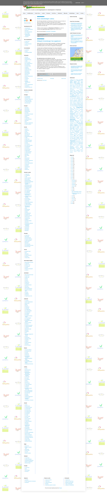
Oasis (78, 122)
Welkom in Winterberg (28, 461)
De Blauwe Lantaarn (28, 140)
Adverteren (27, 482)
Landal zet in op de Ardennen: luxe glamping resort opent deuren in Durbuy (77, 36)
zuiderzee (75, 151)
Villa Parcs (27, 471)
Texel (71, 138)
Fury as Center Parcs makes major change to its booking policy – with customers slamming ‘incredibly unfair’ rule (76, 29)
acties (82, 79)
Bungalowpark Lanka (28, 136)
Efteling (73, 95)
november (73, 181)
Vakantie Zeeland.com (29, 436)
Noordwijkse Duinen (79, 121)
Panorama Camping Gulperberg (28, 388)
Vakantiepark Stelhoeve (29, 437)
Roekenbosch (77, 131)
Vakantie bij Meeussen (29, 396)
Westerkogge (78, 148)
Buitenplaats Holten (28, 186)
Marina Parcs (27, 241)
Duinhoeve (27, 353)
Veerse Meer (27, 438)
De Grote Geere (27, 409)
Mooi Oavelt (27, 155)
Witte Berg (26, 230)
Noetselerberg (27, 209)
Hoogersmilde (27, 150)
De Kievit (26, 352)
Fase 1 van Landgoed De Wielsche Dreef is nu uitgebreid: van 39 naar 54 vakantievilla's (77, 42)
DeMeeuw (77, 92)
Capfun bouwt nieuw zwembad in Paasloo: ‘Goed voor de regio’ (76, 74)
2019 (72, 167)
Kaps (79, 110)
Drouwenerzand (27, 149)
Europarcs (26, 256)
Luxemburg (27, 49)
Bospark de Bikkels (28, 349)
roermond (81, 131)
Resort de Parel (27, 246)
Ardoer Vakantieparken (29, 29)
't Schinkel (26, 300)
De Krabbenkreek (28, 411)
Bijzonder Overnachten (69, 482)
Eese (70, 95)
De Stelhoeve (27, 413)
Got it (82, 2)
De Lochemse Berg (28, 310)
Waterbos (81, 145)
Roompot (48, 13)
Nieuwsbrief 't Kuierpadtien (51, 31)
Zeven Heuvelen (28, 345)
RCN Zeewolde (27, 244)
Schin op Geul (80, 134)
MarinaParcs (27, 71)
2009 (72, 203)
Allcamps (26, 57)
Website (81, 146)
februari (73, 198)
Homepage (52, 78)
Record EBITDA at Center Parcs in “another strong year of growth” (76, 26)
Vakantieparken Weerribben (77, 144)
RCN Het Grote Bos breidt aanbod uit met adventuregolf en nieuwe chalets (76, 70)
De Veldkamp (27, 319)
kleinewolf (71, 111)
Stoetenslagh (81, 136)
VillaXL (71, 145)
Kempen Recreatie (28, 69)
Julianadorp (75, 110)
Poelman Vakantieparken (27, 81)
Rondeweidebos (72, 132)
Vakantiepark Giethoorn (29, 223)
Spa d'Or (26, 451)
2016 (72, 171)
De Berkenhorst (78, 91)
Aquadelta (78, 80)
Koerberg (81, 111)
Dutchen (81, 93)
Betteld (26, 304)
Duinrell (26, 278)
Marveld (78, 118)
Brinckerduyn (27, 110)
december (73, 180)
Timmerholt (27, 164)
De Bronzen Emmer (28, 141)
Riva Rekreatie (27, 392)
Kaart (78, 13)
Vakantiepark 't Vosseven (29, 400)
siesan (78, 135)
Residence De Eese (28, 215)
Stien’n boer (77, 136)
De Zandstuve (27, 192)
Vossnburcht (27, 226)
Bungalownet (81, 89)
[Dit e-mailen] (50, 34)
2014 (72, 174)
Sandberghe (27, 360)
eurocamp (71, 97)
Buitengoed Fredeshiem (29, 181)
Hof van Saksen (80, 105)
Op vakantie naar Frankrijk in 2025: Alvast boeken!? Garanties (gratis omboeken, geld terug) (77, 67)
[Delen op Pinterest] (55, 34)
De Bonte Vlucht (27, 251)
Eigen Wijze (27, 236)
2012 (72, 177)
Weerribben (27, 229)
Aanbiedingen (72, 13)
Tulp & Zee (27, 294)
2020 (72, 165)
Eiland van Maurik (28, 322)
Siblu (75, 135)
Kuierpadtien (72, 113)
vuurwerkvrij (77, 145)
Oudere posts (63, 78)
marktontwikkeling (72, 118)
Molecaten (27, 30)
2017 (72, 170)
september (74, 184)
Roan (73, 131)
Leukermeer (27, 385)
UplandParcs (75, 142)
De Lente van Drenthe (28, 145)
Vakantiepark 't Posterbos (27, 398)
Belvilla (78, 83)
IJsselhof (26, 267)
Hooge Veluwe (80, 108)
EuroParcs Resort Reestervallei (28, 194)
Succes (75, 137)
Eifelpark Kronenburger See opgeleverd (49, 41)
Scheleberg (71, 134)
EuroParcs (54, 13)
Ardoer (26, 131)
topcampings (75, 139)
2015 (72, 173)
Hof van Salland (27, 199)
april (73, 195)
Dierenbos (81, 92)
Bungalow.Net (27, 58)
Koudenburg (27, 117)
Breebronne (27, 371)
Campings (77, 90)
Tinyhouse (81, 138)
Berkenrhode (27, 303)
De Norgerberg (27, 146)
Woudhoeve (78, 150)
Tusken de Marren (28, 124)
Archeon (81, 80)
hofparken (76, 106)
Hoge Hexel (27, 200)
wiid (82, 148)
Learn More (77, 2)
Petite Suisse (27, 450)
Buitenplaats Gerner (28, 185)
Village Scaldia (27, 439)
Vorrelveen (27, 165)
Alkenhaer (26, 107)
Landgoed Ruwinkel (28, 326)
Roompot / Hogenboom (29, 99)
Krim (75, 112)
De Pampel (27, 314)
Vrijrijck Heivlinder (28, 342)
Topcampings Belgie (28, 52)
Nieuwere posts (40, 78)
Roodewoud (27, 159)
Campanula (27, 263)
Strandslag (71, 137)
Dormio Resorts (27, 62)
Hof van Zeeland (28, 418)
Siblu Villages (27, 33)
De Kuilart (26, 112)
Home (24, 13)
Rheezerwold (27, 216)
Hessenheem (27, 198)
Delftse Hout (27, 277)
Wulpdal (82, 150)
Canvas (81, 90)
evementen (78, 97)
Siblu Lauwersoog (28, 100)
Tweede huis (68, 479)
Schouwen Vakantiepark (29, 432)
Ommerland (27, 210)
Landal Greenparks (28, 43)
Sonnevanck (27, 161)
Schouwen (71, 135)
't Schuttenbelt (27, 175)
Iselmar (26, 116)
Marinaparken (27, 72)
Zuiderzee (26, 270)
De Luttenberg (27, 191)
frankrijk (81, 98)
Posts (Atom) (44, 80)
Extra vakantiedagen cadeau (45, 18)
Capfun (26, 137)
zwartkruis (71, 152)
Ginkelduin (75, 100)
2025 (72, 158)
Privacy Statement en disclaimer (30, 481)
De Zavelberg (27, 379)
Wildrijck (26, 168)
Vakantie (71, 143)
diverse (71, 93)
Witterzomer (27, 169)
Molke (26, 208)
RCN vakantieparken (28, 288)
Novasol (26, 77)
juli (72, 187)
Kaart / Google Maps (69, 483)
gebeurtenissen (80, 99)
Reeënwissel (81, 129)
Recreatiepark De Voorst (29, 245)
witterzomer (71, 150)
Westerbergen (27, 166)
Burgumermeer (27, 111)
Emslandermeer (73, 96)
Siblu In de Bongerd (28, 434)
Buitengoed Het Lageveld (27, 183)
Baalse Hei (27, 445)
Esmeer (78, 96)
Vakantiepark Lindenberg (27, 225)
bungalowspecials (72, 90)
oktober (73, 183)
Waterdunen (72, 146)
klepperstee (77, 111)
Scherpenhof (27, 337)
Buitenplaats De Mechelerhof (27, 373)
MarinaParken (72, 117)
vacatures (81, 142)
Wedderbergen (27, 97)
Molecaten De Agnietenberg (27, 206)
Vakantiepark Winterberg (29, 460)
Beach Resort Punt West (29, 274)
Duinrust (26, 279)
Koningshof (27, 283)
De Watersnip (27, 266)
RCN (26, 121)
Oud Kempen (27, 427)
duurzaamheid (72, 94)
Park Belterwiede (28, 213)
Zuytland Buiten (80, 151)
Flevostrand (73, 98)
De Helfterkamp (27, 309)
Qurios (26, 83)
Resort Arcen (75, 130)
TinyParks (71, 139)
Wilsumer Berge (27, 462)
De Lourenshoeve (28, 190)
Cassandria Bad (27, 408)
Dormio (26, 380)
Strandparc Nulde (28, 338)
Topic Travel (80, 139)
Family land (27, 354)
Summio (77, 137)
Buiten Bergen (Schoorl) (29, 262)
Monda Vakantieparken (29, 76)
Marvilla (82, 118)
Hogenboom (42, 75)
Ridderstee (79, 130)
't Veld (26, 176)
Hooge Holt (75, 108)
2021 (72, 164)
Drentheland (27, 147)
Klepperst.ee (27, 282)
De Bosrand (27, 308)
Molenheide (27, 449)
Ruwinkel (71, 133)
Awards (75, 81)
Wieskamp (27, 343)
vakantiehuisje (76, 143)
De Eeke (26, 142)
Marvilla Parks (27, 73)
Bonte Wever (27, 135)
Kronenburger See (46, 75)
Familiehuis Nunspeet (28, 325)
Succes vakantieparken (29, 84)
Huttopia (71, 110)
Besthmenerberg (28, 180)
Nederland (60, 13)
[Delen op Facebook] (54, 34)
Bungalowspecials (28, 59)
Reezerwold (71, 130)
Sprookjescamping (28, 220)
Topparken (27, 36)
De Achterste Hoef (28, 351)
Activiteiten (72, 80)
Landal (43, 13)
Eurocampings (27, 64)
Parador (26, 51)
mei (72, 190)
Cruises (81, 13)
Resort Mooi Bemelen (28, 391)
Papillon (26, 211)
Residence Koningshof (29, 268)
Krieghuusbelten (28, 203)
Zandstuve (71, 151)
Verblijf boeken (30, 13)
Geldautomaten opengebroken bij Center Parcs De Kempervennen (76, 24)
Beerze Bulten (27, 179)
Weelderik (81, 147)
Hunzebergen (77, 109)
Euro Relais (81, 96)
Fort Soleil (26, 417)
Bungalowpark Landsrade (27, 375)
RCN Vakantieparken (28, 31)
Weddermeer (77, 147)
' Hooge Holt (27, 174)
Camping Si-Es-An (28, 187)
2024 (72, 160)
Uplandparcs (27, 85)
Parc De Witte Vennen (28, 390)
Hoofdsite (26, 479)
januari (73, 200)
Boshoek (26, 305)
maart (73, 197)
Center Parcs (37, 13)
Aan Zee (74, 79)
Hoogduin (71, 108)
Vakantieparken (27, 28)
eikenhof (79, 95)
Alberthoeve (27, 130)
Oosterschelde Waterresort (27, 425)
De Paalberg (27, 313)
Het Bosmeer (27, 115)
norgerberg (71, 122)
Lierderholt (27, 327)
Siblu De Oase (27, 433)
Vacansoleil (78, 142)
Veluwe (82, 144)
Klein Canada (27, 383)
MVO (78, 120)
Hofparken (27, 67)
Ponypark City (27, 214)
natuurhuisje (81, 120)
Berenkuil (26, 132)
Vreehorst (26, 341)
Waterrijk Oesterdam (28, 441)
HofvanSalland (81, 106)
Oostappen (27, 78)
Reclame (77, 129)
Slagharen (27, 219)
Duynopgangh (77, 94)
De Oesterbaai (27, 412)
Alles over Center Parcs (69, 481)
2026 (72, 157)
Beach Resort (80, 81)
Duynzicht (81, 94)
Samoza (26, 336)
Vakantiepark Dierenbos (29, 363)
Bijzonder (65, 13)
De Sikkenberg (27, 96)
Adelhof (26, 128)
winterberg (78, 149)
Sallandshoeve (27, 218)
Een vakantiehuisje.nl (28, 63)
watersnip (77, 146)
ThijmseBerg (74, 138)
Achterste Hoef (78, 79)
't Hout (71, 79)
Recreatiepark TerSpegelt (27, 356)
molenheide (81, 119)
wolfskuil (75, 150)
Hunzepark (81, 109)
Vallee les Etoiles (28, 453)
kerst (82, 110)
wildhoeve (71, 149)
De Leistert (27, 378)
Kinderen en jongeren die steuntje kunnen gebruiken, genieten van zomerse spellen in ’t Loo (76, 39)
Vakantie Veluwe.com (28, 87)
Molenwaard (27, 287)
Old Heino (81, 122)
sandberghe (81, 133)
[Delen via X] (52, 34)
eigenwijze (75, 95)
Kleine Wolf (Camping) (29, 202)
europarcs (74, 97)
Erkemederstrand (28, 237)
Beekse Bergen (73, 82)
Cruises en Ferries (48, 479)
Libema (81, 114)
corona (74, 91)
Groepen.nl (27, 91)
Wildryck (75, 149)
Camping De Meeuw (28, 407)
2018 (72, 168)
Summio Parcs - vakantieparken (27, 35)
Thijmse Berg (27, 257)
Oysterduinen (27, 428)
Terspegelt (81, 137)
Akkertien (75, 80)
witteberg (81, 149)
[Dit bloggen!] (51, 34)
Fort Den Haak (27, 416)
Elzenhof (81, 95)
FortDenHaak (78, 98)
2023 (72, 161)
